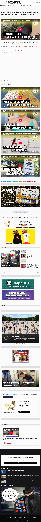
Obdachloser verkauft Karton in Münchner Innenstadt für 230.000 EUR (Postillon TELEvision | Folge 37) (20, 439)
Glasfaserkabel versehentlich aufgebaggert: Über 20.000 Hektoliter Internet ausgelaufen (23, 475)
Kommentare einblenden (20, 212)
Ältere (38, 272)
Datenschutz (15, 517)
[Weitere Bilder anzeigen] (20, 343)
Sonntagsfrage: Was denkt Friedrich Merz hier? (15, 470)
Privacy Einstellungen (21, 517)
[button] (1, 2)
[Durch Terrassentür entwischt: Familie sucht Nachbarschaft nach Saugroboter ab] (3, 481)
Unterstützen (29, 517)
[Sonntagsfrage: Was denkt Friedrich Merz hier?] (3, 472)
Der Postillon (21, 519)
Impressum (9, 517)
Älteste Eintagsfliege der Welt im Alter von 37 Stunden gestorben (33, 260)
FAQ (6, 517)
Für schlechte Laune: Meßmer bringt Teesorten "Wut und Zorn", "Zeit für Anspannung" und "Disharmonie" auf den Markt (33, 266)
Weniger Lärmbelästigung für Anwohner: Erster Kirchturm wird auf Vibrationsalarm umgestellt (33, 251)
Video (19, 43)
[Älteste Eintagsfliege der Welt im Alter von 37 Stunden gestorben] (23, 261)
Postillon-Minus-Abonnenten (11, 394)
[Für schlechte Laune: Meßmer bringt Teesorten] (23, 266)
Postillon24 (8, 80)
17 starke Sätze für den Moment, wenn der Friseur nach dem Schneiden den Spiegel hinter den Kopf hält (33, 256)
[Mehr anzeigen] (36, 181)
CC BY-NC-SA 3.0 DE (17, 520)
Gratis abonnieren (20, 462)
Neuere (3, 272)
